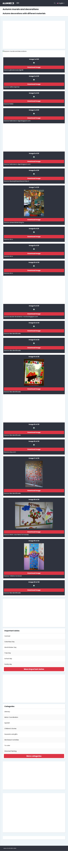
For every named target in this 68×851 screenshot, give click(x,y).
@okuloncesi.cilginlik (16, 70)
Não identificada (15, 333)
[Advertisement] (34, 34)
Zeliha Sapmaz (14, 87)
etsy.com (12, 452)
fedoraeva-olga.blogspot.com (19, 121)
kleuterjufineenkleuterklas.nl (19, 181)
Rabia (11, 104)
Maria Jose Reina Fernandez (19, 535)
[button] (34, 669)
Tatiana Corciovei (15, 576)
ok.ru (11, 239)
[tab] (34, 669)
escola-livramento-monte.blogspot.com (23, 317)
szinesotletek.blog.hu (16, 222)
